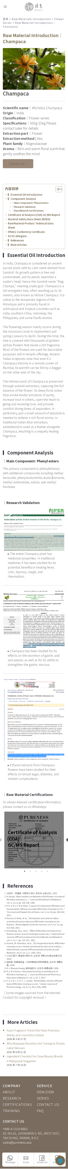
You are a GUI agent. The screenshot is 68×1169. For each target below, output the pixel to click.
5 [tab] (47, 871)
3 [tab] (36, 871)
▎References (16, 240)
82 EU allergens (17, 236)
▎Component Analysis (22, 199)
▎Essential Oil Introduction (25, 194)
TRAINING (11, 1110)
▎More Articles (17, 245)
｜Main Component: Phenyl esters (30, 203)
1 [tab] (24, 871)
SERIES (43, 1098)
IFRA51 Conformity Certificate (26, 232)
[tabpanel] (34, 840)
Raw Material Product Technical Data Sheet (30, 225)
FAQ (40, 1110)
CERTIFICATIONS (17, 1104)
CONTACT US (48, 1104)
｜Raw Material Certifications (28, 210)
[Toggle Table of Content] (57, 189)
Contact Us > (18, 163)
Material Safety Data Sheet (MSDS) (29, 219)
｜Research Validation (24, 206)
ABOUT (9, 1091)
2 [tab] (30, 871)
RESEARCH (12, 1098)
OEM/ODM (45, 1091)
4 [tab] (41, 871)
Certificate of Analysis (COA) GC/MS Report (34, 215)
